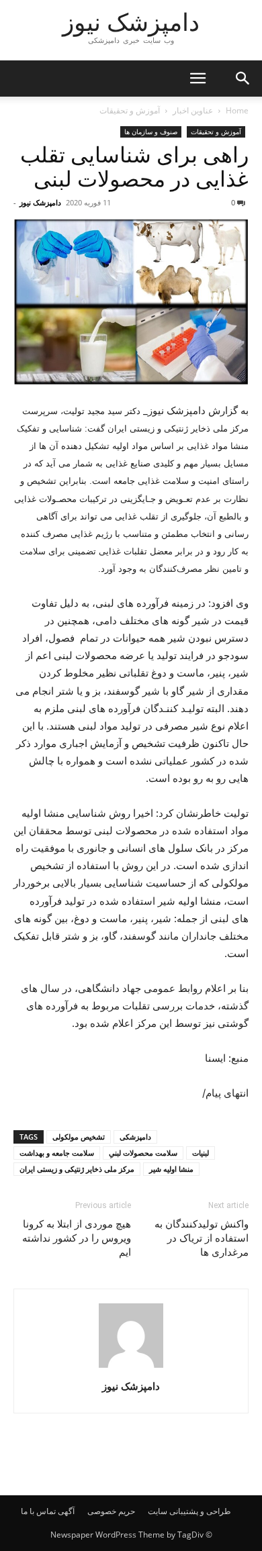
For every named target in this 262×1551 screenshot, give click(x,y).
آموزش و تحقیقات (129, 110)
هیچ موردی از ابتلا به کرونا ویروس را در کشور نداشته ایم (76, 1238)
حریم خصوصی (111, 1511)
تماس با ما (38, 1511)
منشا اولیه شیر (171, 1169)
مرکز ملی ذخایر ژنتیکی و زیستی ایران (76, 1169)
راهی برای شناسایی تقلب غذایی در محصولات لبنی (134, 167)
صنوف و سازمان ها (150, 131)
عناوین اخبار (193, 110)
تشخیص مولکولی (78, 1137)
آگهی (66, 1511)
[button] (197, 78)
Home (237, 110)
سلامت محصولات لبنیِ (143, 1153)
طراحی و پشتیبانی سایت (189, 1511)
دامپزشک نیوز (40, 202)
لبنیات (200, 1153)
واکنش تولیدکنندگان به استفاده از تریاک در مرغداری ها (202, 1238)
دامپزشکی (135, 1137)
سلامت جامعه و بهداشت (56, 1153)
